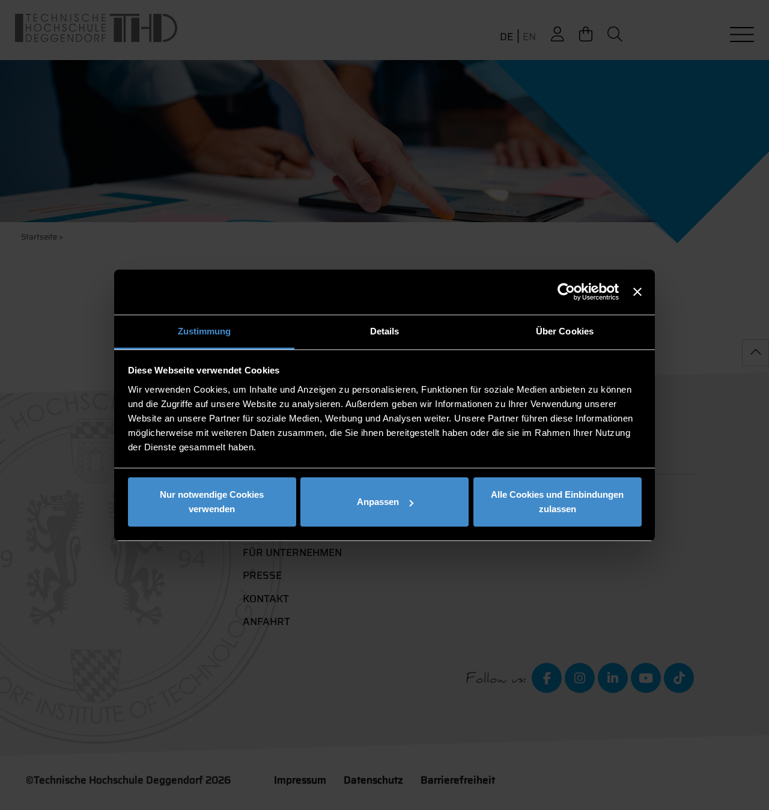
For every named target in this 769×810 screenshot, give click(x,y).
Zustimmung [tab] (204, 331)
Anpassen (378, 502)
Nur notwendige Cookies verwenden (212, 501)
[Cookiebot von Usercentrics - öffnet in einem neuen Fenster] (566, 292)
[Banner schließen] (637, 292)
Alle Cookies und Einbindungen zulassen (557, 501)
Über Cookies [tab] (565, 331)
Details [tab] (385, 331)
